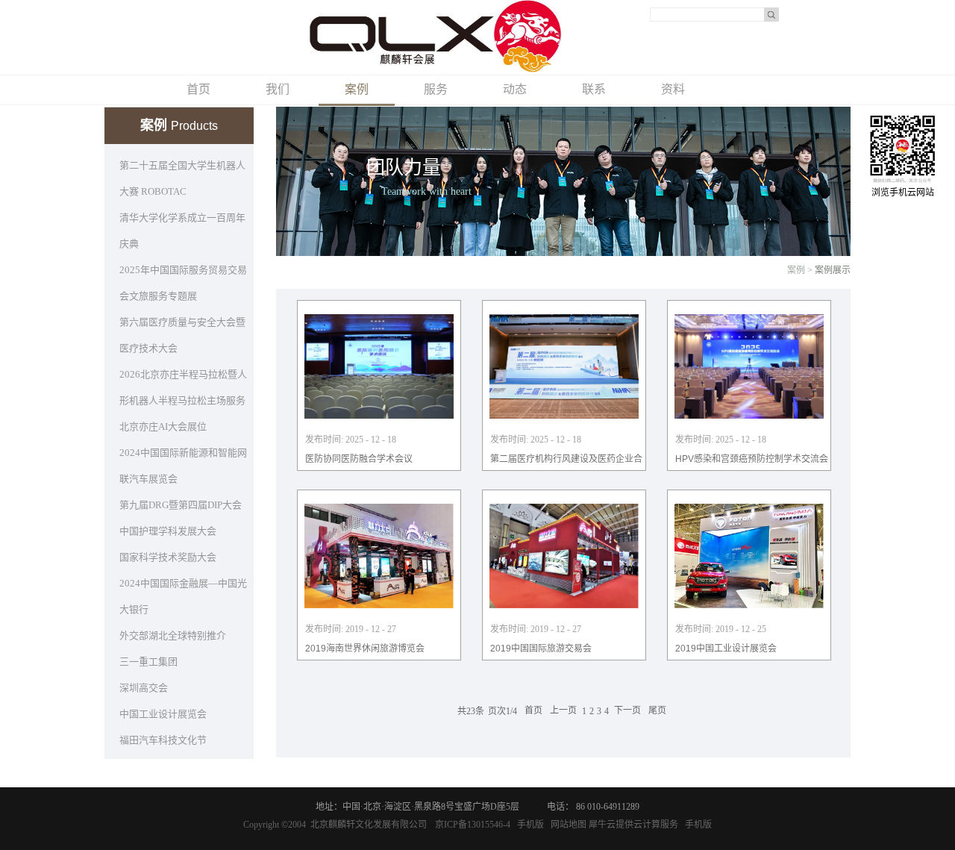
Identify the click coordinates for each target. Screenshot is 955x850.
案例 (796, 270)
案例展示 (833, 270)
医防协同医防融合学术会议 (359, 459)
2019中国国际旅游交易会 (541, 648)
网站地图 (566, 824)
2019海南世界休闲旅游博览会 (365, 648)
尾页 (657, 711)
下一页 (627, 711)
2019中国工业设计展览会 (726, 648)
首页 (198, 89)
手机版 (528, 824)
